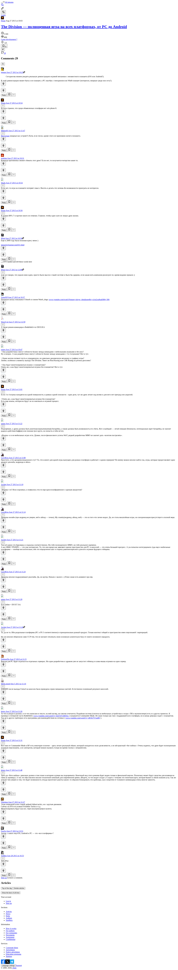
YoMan (4, 856)
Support (19, 965)
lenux (3, 711)
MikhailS (4, 131)
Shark (3, 183)
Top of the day (7, 888)
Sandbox (9, 920)
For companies (11, 933)
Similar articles (19, 888)
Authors (9, 918)
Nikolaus (4, 802)
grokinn (4, 158)
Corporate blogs (12, 948)
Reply (4, 95)
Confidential (10, 939)
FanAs (3, 831)
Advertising (10, 950)
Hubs (8, 916)
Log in (8, 901)
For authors (10, 931)
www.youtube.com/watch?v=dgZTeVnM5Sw (51, 716)
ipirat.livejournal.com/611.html (12, 245)
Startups (9, 956)
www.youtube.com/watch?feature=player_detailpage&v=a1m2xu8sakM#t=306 (79, 299)
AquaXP (4, 297)
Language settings (8, 965)
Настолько (5, 136)
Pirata (3, 21)
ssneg (3, 350)
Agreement (10, 937)
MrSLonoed (5, 684)
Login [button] (3, 15)
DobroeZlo (5, 659)
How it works (11, 928)
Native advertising (13, 952)
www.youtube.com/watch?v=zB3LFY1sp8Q (83, 718)
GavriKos (4, 458)
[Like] (3, 84)
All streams (9, 2)
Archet (3, 484)
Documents (10, 935)
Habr (14, 968)
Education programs (13, 954)
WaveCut (4, 322)
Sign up (4, 878)
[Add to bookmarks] (9, 94)
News (8, 914)
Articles (9, 912)
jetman (3, 72)
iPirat (3, 238)
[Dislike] (3, 90)
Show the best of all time (10, 893)
